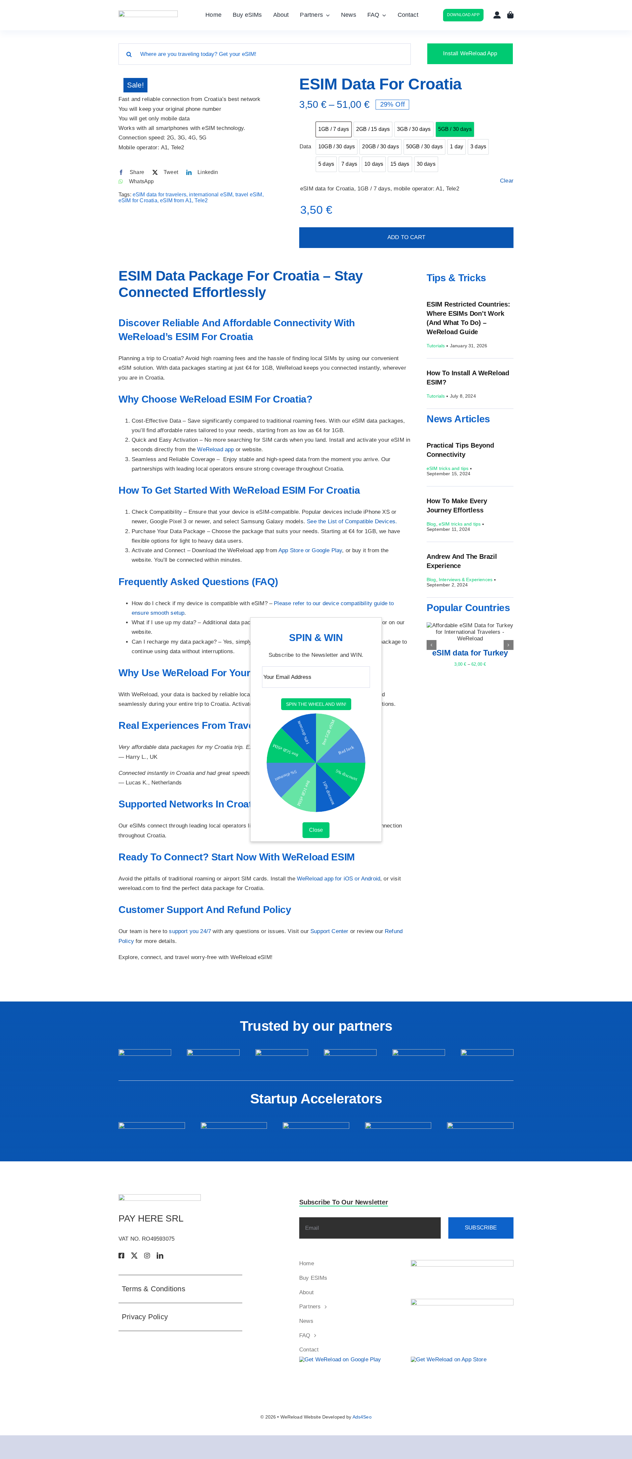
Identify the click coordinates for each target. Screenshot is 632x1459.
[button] (431, 645)
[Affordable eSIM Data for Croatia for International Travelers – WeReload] (192, 80)
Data (305, 146)
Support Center (329, 931)
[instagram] (147, 1255)
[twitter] (134, 1255)
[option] (333, 129)
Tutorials (436, 345)
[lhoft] (487, 1052)
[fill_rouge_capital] (398, 1125)
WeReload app (215, 449)
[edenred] (144, 1052)
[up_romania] (281, 1052)
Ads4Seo (362, 1417)
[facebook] (121, 1255)
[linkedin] (160, 1255)
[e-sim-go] (350, 1052)
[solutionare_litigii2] (462, 1301)
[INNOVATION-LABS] (316, 1125)
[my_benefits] (213, 1052)
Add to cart (406, 237)
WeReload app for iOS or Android (338, 879)
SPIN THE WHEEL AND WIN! (316, 704)
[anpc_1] (462, 1263)
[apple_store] (449, 1359)
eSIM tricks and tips (447, 468)
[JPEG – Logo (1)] (148, 13)
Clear (507, 181)
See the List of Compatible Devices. (352, 521)
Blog (431, 524)
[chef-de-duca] (418, 1052)
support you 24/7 (190, 931)
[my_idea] (234, 1125)
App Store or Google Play (310, 550)
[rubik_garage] (480, 1125)
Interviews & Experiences (465, 579)
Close (316, 830)
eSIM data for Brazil (470, 652)
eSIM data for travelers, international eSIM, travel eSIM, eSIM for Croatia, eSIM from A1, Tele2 (191, 197)
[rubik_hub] (151, 1125)
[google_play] (340, 1359)
